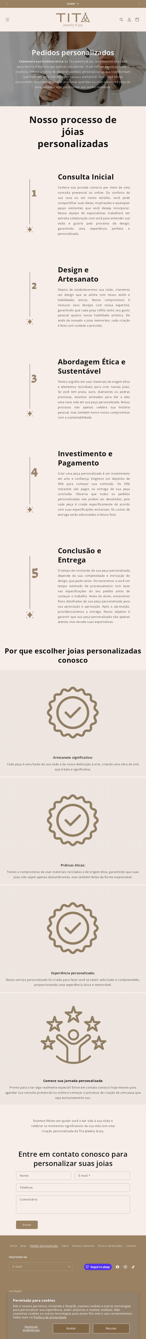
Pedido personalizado (44, 1246)
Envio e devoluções (110, 1246)
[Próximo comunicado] (139, 4)
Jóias (23, 1246)
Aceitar (71, 1328)
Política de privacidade (50, 1317)
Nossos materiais (83, 1246)
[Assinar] (69, 1266)
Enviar (27, 1224)
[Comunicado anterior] (7, 4)
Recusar (111, 1328)
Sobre (65, 1246)
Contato (131, 1246)
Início (13, 1246)
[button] (7, 19)
